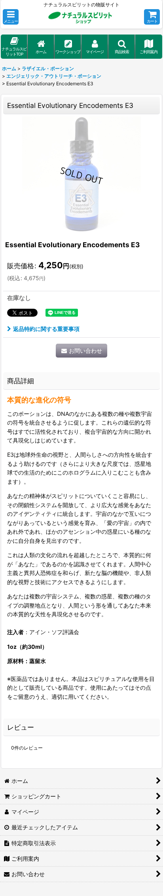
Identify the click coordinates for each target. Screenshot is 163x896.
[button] (11, 17)
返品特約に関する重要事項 (46, 328)
